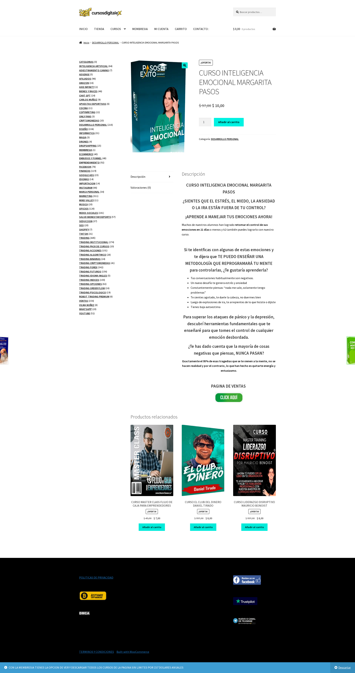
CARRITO (181, 29)
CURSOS (116, 29)
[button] (185, 65)
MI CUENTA (161, 29)
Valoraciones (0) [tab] (141, 187)
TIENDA (99, 29)
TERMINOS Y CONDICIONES (96, 652)
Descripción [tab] (138, 176)
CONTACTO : (201, 29)
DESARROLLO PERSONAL (105, 42)
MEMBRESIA (140, 29)
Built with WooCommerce (132, 652)
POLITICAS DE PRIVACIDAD (96, 577)
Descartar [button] (344, 667)
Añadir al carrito (228, 122)
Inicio (86, 42)
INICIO (83, 29)
